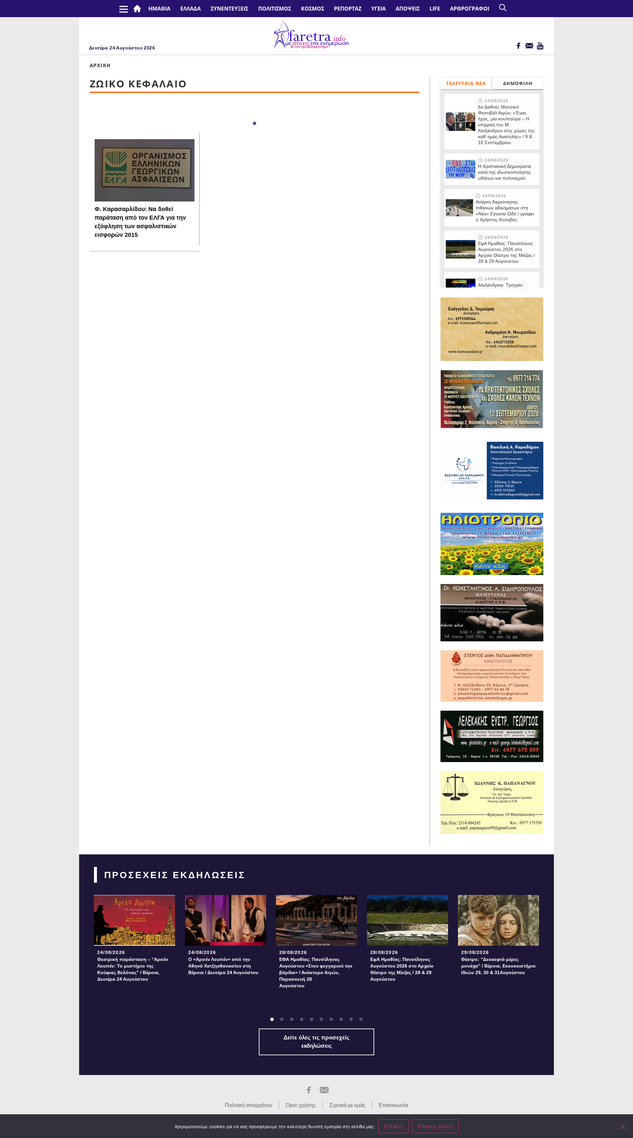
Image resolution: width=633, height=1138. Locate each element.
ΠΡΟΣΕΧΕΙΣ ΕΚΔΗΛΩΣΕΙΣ (175, 875)
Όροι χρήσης (301, 1105)
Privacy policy (435, 1126)
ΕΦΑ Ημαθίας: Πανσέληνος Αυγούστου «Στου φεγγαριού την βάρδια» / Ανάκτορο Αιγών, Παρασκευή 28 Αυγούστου (315, 972)
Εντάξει (393, 1126)
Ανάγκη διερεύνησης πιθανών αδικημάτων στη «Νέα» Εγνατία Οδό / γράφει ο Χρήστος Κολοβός (505, 210)
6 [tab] (321, 1019)
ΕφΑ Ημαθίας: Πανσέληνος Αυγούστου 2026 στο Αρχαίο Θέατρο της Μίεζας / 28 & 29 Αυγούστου (506, 252)
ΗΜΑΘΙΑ (159, 8)
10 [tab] (361, 1019)
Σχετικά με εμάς (347, 1105)
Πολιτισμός (274, 8)
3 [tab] (291, 1019)
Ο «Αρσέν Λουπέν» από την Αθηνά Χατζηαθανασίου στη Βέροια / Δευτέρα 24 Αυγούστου (223, 966)
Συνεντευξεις (229, 8)
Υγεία (378, 8)
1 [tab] (254, 123)
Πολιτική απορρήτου (248, 1105)
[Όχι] (622, 1126)
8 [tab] (341, 1019)
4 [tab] (301, 1019)
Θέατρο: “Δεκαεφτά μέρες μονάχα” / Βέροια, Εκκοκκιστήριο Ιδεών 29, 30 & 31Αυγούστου (498, 966)
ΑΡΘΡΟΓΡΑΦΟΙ (469, 8)
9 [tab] (351, 1019)
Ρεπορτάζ (347, 8)
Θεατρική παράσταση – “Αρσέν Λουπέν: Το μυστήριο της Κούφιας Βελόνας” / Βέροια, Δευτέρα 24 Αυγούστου (132, 969)
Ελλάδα (190, 8)
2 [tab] (282, 1019)
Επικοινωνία (393, 1105)
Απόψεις (408, 8)
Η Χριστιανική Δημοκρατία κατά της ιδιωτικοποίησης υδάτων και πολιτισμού (504, 172)
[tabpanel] (134, 940)
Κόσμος (312, 8)
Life (435, 8)
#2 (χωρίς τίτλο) (138, 8)
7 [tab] (331, 1019)
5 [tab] (311, 1019)
